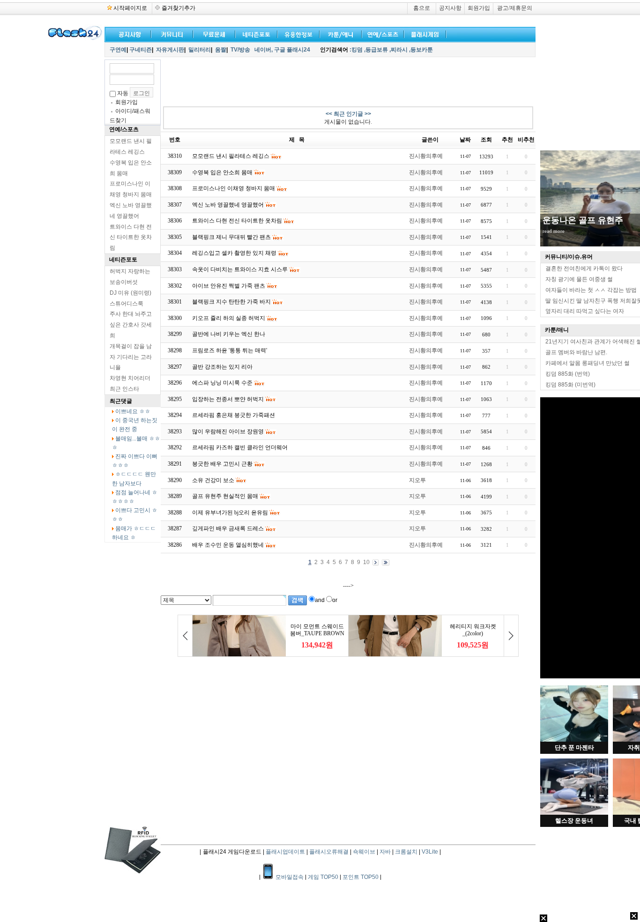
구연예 (118, 49)
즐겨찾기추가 (178, 8)
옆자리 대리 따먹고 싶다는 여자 (584, 311)
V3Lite (430, 851)
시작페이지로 (130, 8)
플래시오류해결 (329, 851)
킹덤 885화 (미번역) (570, 384)
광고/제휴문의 (514, 8)
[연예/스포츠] (381, 33)
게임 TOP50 (323, 877)
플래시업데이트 (285, 851)
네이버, (263, 49)
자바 (385, 851)
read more (554, 231)
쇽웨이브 (364, 851)
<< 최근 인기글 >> (348, 114)
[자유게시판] (296, 33)
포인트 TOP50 (360, 877)
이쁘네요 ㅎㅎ (132, 411)
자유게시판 (170, 49)
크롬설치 (406, 851)
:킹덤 (356, 49)
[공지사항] (128, 33)
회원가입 (479, 8)
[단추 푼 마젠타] (574, 739)
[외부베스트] (338, 33)
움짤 (220, 49)
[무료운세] (212, 33)
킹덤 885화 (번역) (567, 374)
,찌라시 (398, 49)
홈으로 (421, 8)
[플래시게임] (423, 33)
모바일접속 (290, 877)
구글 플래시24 (293, 49)
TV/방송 (240, 49)
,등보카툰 (421, 49)
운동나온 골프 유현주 (583, 220)
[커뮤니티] (172, 33)
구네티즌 (140, 49)
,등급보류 (376, 49)
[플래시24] (74, 38)
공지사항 (450, 8)
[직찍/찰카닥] (254, 33)
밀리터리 (199, 49)
